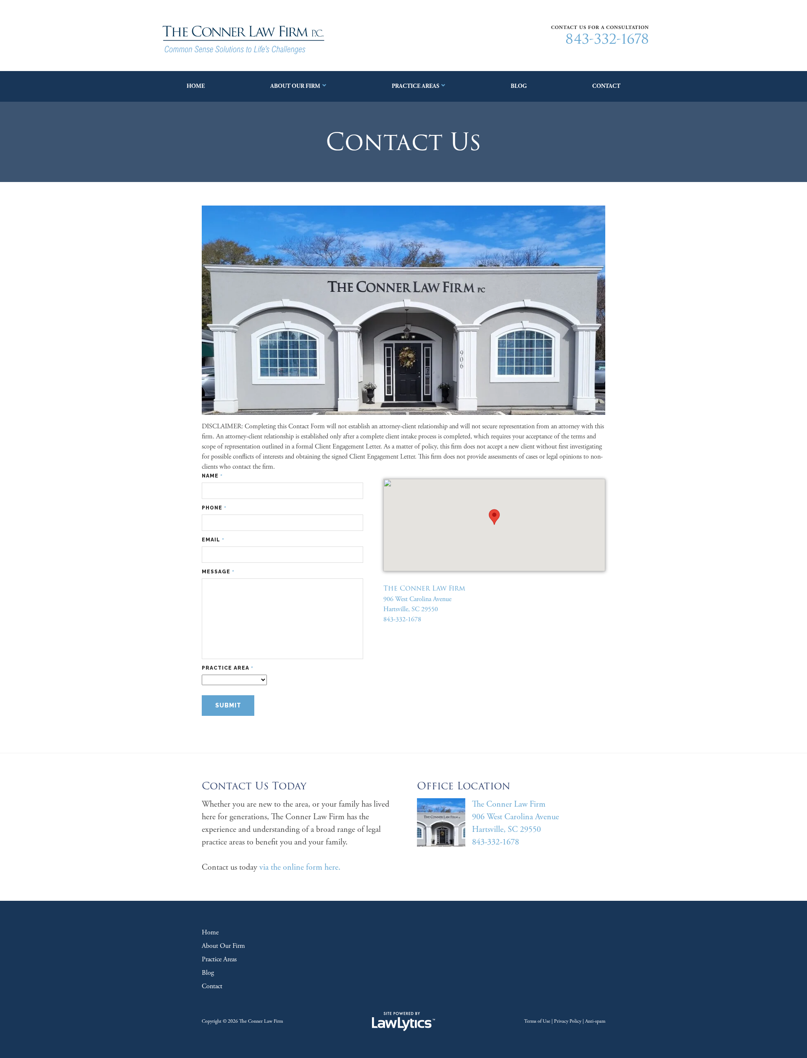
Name (212, 476)
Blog (519, 86)
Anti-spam (595, 1021)
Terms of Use (537, 1021)
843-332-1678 (607, 39)
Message (218, 572)
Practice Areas (415, 86)
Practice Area (227, 668)
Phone (214, 508)
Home (196, 86)
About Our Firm (295, 86)
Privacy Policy (567, 1021)
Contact (606, 86)
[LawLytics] (403, 1021)
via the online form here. (299, 867)
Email (213, 540)
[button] (494, 517)
